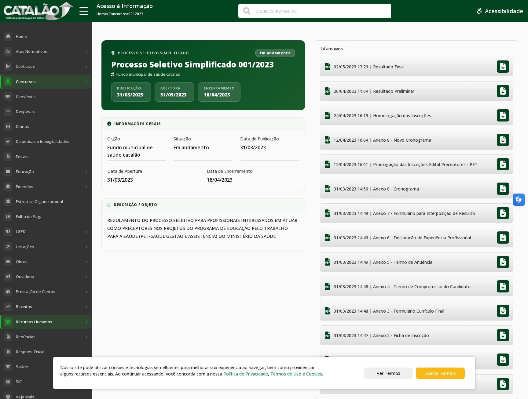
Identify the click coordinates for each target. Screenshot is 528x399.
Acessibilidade (504, 11)
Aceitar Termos (440, 373)
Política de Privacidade (245, 374)
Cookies (314, 374)
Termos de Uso (285, 374)
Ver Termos (388, 373)
